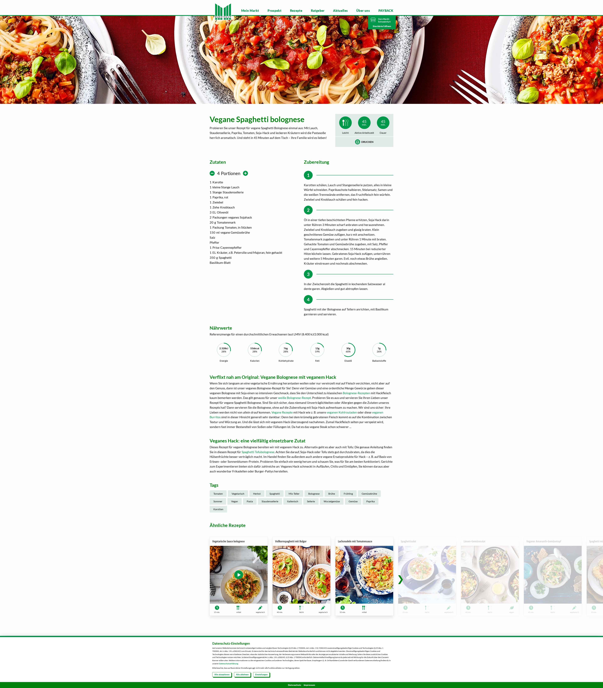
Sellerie (311, 501)
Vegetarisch (238, 493)
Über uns (363, 10)
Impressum (309, 685)
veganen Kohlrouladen (342, 412)
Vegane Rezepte (282, 412)
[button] (400, 578)
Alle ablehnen (242, 674)
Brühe (331, 493)
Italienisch (292, 501)
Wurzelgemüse (332, 501)
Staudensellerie (270, 501)
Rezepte (296, 10)
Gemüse (353, 501)
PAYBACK (385, 10)
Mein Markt (250, 10)
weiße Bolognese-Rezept (294, 398)
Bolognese (314, 493)
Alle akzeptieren (221, 674)
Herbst (257, 493)
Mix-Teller (294, 493)
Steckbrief (378, 26)
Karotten (218, 509)
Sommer (217, 501)
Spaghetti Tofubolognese (258, 452)
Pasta (250, 501)
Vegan (234, 501)
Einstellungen (261, 674)
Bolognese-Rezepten (356, 393)
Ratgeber (318, 10)
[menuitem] (250, 10)
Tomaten (218, 493)
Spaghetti (274, 493)
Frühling (348, 493)
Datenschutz (294, 685)
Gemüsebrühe (369, 493)
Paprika (370, 501)
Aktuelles (340, 10)
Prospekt (274, 10)
